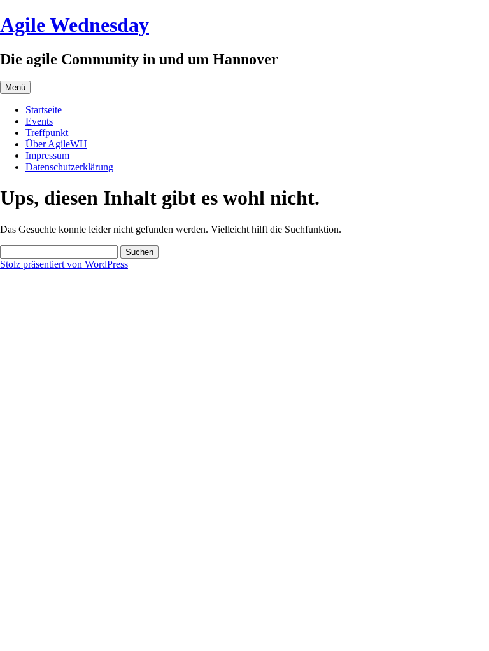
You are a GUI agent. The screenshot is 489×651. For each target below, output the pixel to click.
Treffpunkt (46, 132)
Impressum (47, 155)
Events (39, 121)
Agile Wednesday (74, 24)
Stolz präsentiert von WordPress (64, 264)
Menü (15, 87)
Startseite (43, 109)
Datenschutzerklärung (69, 166)
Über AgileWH (56, 144)
